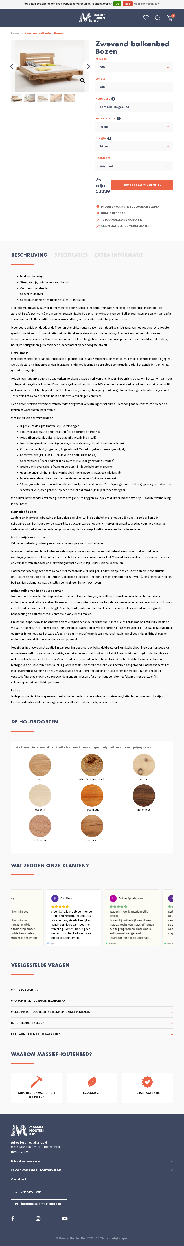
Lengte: (100, 78)
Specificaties (71, 255)
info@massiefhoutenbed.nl (41, 1203)
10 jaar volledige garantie (121, 219)
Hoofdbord (102, 158)
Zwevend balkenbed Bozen (44, 33)
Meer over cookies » (147, 3)
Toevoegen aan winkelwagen (141, 185)
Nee (127, 3)
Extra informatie (118, 255)
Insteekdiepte (105, 118)
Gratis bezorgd (113, 213)
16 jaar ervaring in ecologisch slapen (130, 206)
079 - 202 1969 (30, 1191)
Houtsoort (102, 98)
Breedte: (101, 59)
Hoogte (100, 138)
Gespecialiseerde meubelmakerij (126, 226)
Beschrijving (29, 255)
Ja (117, 3)
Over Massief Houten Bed (36, 1170)
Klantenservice (25, 1161)
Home (15, 33)
